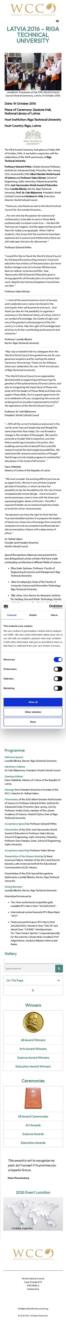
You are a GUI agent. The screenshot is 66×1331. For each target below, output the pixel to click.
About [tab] (54, 615)
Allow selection (33, 712)
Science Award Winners (33, 1057)
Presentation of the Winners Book (22, 856)
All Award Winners (33, 1040)
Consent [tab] (11, 615)
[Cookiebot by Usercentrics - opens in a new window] (49, 607)
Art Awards (33, 1125)
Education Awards (33, 1143)
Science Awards (33, 1134)
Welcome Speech (14, 757)
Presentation (11, 799)
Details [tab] (33, 615)
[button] (57, 21)
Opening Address (14, 776)
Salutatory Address (15, 766)
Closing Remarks (13, 886)
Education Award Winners (33, 1066)
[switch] (58, 669)
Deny (33, 722)
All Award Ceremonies (33, 1116)
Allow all (33, 702)
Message (9, 789)
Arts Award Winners (33, 1049)
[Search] (59, 968)
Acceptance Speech (15, 823)
